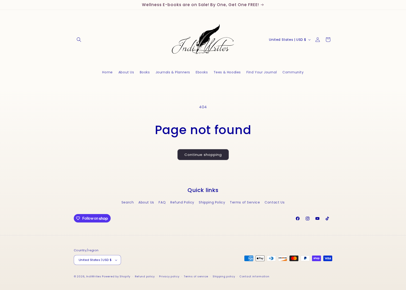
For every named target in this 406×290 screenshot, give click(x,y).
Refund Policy (182, 202)
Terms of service (196, 276)
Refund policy (145, 276)
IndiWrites (93, 276)
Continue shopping (203, 154)
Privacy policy (169, 276)
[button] (79, 39)
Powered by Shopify (116, 276)
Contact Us (275, 202)
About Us (146, 202)
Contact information (254, 276)
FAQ (162, 202)
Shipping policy (224, 276)
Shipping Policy (212, 202)
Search (127, 202)
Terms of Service (245, 202)
